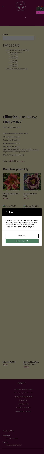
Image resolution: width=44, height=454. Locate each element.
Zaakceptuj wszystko (22, 241)
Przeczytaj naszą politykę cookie (24, 227)
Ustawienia (22, 236)
